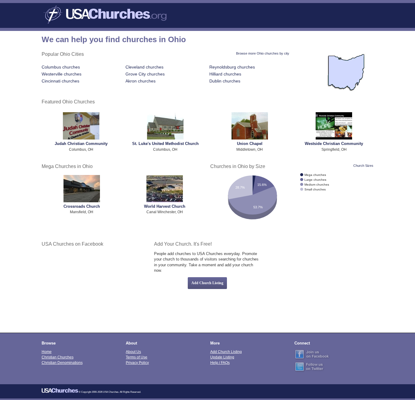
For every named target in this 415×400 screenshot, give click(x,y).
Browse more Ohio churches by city (262, 53)
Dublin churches (224, 81)
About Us (133, 352)
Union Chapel (249, 143)
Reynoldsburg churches (232, 67)
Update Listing (222, 357)
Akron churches (140, 81)
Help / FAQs (220, 363)
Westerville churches (61, 74)
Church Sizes (363, 165)
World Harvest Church (164, 206)
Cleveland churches (144, 67)
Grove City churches (145, 74)
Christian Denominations (62, 363)
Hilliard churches (225, 74)
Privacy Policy (137, 363)
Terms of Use (136, 357)
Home (47, 352)
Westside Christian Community (334, 143)
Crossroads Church (81, 206)
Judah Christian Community (81, 143)
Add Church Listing (207, 283)
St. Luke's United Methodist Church (165, 143)
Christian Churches (58, 357)
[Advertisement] (320, 282)
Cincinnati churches (60, 81)
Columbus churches (61, 67)
